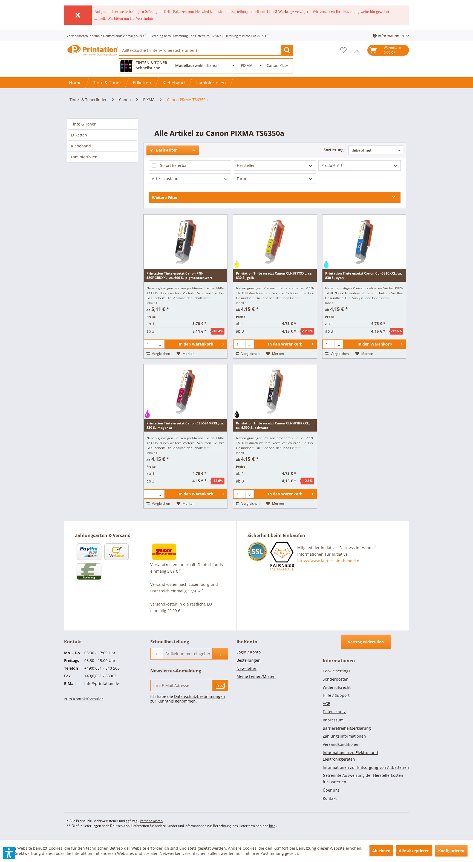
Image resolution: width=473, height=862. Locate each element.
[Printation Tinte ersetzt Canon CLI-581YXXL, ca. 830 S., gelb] (275, 242)
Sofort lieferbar (174, 165)
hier (272, 825)
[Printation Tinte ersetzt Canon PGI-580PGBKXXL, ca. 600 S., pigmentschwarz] (185, 242)
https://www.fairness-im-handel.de (329, 560)
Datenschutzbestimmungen (199, 696)
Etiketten (79, 135)
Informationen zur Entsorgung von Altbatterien (366, 767)
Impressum (333, 720)
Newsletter (246, 668)
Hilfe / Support (336, 695)
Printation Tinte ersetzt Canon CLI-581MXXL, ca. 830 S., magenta (185, 425)
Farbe (242, 178)
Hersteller (246, 165)
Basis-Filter (166, 150)
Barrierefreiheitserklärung (347, 728)
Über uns (331, 790)
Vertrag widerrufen (366, 641)
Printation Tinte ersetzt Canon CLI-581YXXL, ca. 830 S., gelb (274, 275)
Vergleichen (160, 353)
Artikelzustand (165, 178)
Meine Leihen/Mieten (256, 676)
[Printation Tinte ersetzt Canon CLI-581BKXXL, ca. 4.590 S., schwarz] (275, 391)
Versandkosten (151, 820)
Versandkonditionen (341, 744)
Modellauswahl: (189, 65)
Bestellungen (248, 660)
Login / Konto (248, 652)
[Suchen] (287, 50)
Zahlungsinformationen (344, 736)
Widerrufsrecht (337, 687)
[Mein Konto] (358, 50)
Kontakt (330, 798)
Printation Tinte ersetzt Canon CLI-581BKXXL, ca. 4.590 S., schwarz (273, 425)
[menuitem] (206, 50)
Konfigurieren (451, 850)
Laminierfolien (84, 156)
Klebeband (81, 146)
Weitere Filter (165, 197)
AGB (326, 703)
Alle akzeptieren (414, 850)
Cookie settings (336, 670)
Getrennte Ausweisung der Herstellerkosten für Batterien (363, 778)
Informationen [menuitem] (391, 35)
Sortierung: (334, 149)
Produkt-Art (331, 165)
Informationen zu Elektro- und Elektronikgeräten (350, 756)
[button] (9, 853)
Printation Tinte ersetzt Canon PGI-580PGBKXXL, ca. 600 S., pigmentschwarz (179, 275)
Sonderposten (335, 679)
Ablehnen (381, 850)
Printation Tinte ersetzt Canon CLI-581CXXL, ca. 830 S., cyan (363, 275)
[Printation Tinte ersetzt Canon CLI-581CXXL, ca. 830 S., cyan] (364, 242)
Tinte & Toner (83, 124)
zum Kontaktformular (83, 698)
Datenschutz (334, 711)
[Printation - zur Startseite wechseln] (93, 55)
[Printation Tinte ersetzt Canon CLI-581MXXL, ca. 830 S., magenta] (185, 391)
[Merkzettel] (344, 50)
